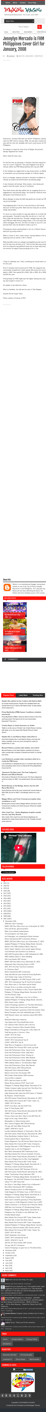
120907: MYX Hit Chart (13, 1103)
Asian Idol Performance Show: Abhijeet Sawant (21, 1060)
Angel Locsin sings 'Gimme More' (16, 1118)
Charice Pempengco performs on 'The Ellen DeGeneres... (24, 1005)
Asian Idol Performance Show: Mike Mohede (20, 1058)
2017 (5, 893)
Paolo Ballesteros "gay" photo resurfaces (12, 1283)
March (7, 1270)
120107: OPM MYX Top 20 (14, 1240)
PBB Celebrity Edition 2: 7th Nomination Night (20, 1063)
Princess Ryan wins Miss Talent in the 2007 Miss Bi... (23, 1116)
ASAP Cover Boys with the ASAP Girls (18, 1106)
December (9, 921)
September (9, 1255)
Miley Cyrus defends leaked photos (17, 931)
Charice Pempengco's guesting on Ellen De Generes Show (25, 1010)
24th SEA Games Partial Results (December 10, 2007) (23, 1098)
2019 (5, 888)
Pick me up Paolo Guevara (14, 1037)
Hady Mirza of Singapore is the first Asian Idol (20, 1045)
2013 (5, 903)
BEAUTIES (21, 56)
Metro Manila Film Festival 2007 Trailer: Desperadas (22, 1222)
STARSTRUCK (38, 56)
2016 (5, 896)
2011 (5, 908)
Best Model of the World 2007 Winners (18, 1091)
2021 (5, 883)
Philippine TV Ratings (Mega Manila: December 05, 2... (23, 1177)
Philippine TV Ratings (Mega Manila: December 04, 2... (23, 1195)
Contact (22, 3)
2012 (5, 906)
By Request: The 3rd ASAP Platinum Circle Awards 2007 (24, 1179)
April (7, 1268)
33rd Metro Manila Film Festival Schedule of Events (22, 1154)
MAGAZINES (29, 56)
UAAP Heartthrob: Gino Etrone (15, 1235)
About (15, 3)
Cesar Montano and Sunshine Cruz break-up (20, 951)
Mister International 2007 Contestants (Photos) (21, 939)
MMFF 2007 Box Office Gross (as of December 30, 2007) (24, 926)
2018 (5, 891)
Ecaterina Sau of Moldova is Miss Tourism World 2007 (23, 989)
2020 (5, 886)
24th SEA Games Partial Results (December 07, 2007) (23, 1156)
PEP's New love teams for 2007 (15, 1080)
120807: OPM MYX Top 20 (14, 1129)
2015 (5, 898)
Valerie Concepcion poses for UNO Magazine (20, 1189)
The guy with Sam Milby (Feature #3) (17, 1126)
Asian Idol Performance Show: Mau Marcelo (20, 1065)
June (7, 1263)
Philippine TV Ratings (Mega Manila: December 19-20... (24, 992)
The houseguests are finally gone (16, 934)
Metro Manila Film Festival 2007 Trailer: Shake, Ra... (23, 1230)
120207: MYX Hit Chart (13, 1232)
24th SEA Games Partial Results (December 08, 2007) (23, 1134)
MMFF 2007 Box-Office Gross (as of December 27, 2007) (24, 941)
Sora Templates (19, 1405)
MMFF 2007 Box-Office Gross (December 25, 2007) (22, 962)
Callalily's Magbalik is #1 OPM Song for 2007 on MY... (23, 979)
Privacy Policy (32, 1339)
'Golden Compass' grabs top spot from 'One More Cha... (24, 1088)
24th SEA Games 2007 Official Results (18, 1068)
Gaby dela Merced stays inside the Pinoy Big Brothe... (23, 974)
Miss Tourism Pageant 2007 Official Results (20, 1123)
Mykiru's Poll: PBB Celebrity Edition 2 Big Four (21, 946)
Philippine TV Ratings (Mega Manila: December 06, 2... (23, 1164)
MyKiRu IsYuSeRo (29, 1402)
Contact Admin (17, 1339)
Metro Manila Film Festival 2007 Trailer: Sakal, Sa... (22, 1101)
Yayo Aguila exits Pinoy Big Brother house (19, 1022)
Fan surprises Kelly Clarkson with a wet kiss (20, 1025)
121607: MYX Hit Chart (13, 1035)
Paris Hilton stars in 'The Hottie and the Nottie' (20, 984)
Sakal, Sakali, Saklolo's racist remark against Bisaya (23, 949)
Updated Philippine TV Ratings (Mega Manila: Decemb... (24, 944)
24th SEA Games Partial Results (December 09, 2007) (23, 1111)
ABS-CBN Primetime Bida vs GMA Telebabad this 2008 (24, 954)
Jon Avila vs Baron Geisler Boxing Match (19, 1167)
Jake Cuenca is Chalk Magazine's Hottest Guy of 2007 (23, 1202)
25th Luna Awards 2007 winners (15, 959)
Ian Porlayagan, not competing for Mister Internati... (22, 936)
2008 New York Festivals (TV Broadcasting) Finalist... (23, 1207)
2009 (5, 914)
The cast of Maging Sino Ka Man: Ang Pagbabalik (22, 1159)
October (8, 1253)
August (7, 1258)
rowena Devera (10, 1313)
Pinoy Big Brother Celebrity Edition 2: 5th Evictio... (22, 1136)
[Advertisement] (23, 78)
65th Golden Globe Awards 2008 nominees (19, 1075)
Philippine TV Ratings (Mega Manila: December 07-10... (24, 1085)
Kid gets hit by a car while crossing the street (20, 987)
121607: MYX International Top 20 (16, 1040)
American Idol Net (9, 1355)
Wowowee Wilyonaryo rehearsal (15, 1020)
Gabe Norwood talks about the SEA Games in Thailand (23, 1093)
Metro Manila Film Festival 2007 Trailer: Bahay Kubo (23, 1217)
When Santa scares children (14, 1002)
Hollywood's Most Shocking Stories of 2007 (19, 964)
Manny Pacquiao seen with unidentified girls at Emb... (23, 1012)
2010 (5, 911)
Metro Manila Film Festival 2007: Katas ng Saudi (21, 1047)
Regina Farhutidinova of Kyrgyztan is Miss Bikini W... (23, 1030)
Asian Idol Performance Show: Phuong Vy (19, 1055)
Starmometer (34, 1359)
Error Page (32, 3)
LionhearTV (7, 1359)
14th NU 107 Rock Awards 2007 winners (18, 1243)
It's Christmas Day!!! (12, 969)
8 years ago (27, 1283)
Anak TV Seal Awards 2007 (14, 1108)
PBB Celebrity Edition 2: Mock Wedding (18, 957)
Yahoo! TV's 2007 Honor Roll (14, 1182)
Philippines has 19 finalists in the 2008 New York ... (22, 1212)
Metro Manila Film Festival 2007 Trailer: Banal (20, 1162)
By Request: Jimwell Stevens (15, 1096)
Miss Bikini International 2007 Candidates (19, 1187)
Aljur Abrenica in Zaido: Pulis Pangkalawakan (20, 1197)
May (7, 1265)
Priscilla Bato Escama (13, 1298)
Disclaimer (7, 1344)
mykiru (7, 1322)
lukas (7, 1279)
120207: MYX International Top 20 (16, 1238)
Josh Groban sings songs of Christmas (18, 977)
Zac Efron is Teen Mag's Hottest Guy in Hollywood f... (23, 1184)
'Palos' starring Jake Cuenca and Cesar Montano (21, 1007)
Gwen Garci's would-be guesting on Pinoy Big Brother (23, 1200)
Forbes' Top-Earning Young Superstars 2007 (20, 1174)
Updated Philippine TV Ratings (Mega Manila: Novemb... (24, 1225)
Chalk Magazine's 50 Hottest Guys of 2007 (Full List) (23, 1192)
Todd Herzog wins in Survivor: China (17, 1032)
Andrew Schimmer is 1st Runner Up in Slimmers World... (24, 1205)
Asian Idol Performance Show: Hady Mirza (19, 1052)
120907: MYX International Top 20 (16, 1113)
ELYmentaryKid (26, 1355)
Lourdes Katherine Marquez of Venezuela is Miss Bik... (23, 1131)
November (9, 1250)
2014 (5, 901)
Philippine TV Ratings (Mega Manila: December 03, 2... (23, 1210)
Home (8, 3)
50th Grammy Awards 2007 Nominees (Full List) (21, 1169)
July (7, 1260)
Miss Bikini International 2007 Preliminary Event (21, 1151)
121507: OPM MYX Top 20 (14, 1042)
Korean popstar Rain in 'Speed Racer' (17, 1139)
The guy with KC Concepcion (15, 1245)
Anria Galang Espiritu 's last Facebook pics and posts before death (19, 1295)
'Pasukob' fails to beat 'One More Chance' (19, 1220)
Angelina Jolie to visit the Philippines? (18, 1149)
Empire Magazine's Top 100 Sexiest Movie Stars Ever (23, 1141)
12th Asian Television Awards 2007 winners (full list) (22, 1227)
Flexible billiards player (12, 1215)
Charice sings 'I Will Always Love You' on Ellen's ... (22, 997)
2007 (5, 919)
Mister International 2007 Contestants (17, 972)
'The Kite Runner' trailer (13, 995)
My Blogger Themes (33, 1405)
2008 (5, 916)
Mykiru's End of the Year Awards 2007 (18, 1073)
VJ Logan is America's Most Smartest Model (20, 1027)
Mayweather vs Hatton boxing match (17, 1121)
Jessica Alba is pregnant (13, 1078)
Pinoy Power (20, 1359)
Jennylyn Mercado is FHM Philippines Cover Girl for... (23, 1146)
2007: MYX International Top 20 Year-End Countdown (23, 982)
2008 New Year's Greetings (14, 924)
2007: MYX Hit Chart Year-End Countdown (19, 967)
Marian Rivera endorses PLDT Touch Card (19, 1083)
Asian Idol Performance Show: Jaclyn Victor (20, 1050)
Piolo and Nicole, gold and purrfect (16, 929)
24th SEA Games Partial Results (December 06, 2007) (23, 1172)
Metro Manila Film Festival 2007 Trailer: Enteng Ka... (23, 1144)
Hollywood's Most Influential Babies (17, 1070)
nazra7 (7, 1286)
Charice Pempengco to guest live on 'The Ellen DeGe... (23, 1248)
